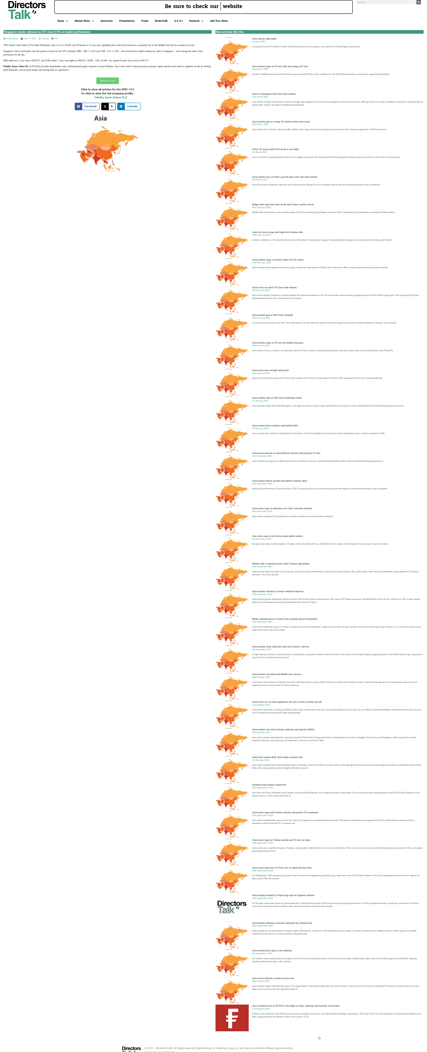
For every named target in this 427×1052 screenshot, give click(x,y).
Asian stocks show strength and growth (270, 370)
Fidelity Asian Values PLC (111, 97)
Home (61, 21)
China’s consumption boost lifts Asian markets (274, 94)
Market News (82, 21)
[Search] (418, 2)
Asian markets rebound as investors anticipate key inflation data (282, 923)
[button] (87, 106)
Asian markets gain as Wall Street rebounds (272, 315)
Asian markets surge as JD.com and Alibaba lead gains (277, 342)
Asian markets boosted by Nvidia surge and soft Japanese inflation (283, 895)
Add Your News (219, 21)
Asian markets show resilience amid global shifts (275, 425)
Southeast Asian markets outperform (269, 784)
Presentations (127, 21)
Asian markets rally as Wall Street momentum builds (277, 398)
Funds (144, 21)
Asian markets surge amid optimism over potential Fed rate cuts (282, 1033)
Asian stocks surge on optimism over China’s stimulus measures (282, 508)
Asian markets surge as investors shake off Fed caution (278, 259)
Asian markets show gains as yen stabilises (272, 950)
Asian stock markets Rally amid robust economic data (277, 757)
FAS (56, 38)
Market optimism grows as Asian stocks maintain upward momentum (284, 619)
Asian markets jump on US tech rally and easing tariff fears (280, 66)
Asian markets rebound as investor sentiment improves (277, 591)
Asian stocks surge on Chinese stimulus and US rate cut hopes (281, 840)
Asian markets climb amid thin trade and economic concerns (280, 646)
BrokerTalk (161, 21)
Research (194, 21)
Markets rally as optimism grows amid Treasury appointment (281, 563)
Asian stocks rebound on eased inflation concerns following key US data (286, 453)
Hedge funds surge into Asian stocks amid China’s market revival (282, 204)
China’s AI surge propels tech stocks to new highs (275, 149)
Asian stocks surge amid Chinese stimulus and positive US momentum (285, 812)
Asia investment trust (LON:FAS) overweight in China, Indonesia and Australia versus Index (296, 1006)
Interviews (107, 21)
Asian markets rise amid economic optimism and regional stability (283, 729)
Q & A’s (178, 21)
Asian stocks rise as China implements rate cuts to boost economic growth (287, 702)
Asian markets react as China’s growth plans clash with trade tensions (284, 177)
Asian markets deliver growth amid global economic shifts (279, 481)
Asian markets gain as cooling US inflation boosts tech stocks (281, 121)
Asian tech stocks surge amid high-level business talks (277, 232)
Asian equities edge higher (264, 38)
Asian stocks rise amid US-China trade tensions (274, 287)
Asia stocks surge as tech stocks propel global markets (277, 536)
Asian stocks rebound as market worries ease (273, 978)
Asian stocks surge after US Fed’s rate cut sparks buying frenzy (282, 867)
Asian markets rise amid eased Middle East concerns (276, 674)
